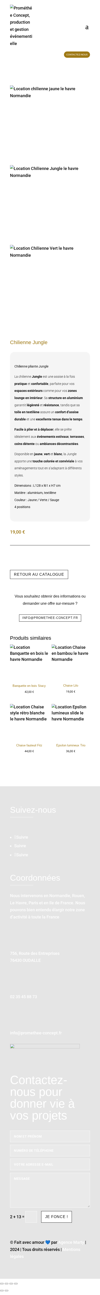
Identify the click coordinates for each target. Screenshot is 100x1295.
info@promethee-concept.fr (50, 618)
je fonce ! (56, 1217)
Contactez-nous (77, 54)
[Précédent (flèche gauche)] (2, 1290)
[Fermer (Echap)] (16, 1283)
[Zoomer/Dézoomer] (2, 1283)
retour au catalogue (39, 574)
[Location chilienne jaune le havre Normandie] (50, 125)
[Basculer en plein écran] (6, 1283)
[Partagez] (11, 1283)
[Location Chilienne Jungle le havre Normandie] (50, 205)
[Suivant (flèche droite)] (6, 1290)
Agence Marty (71, 1242)
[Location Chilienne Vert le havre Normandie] (50, 285)
